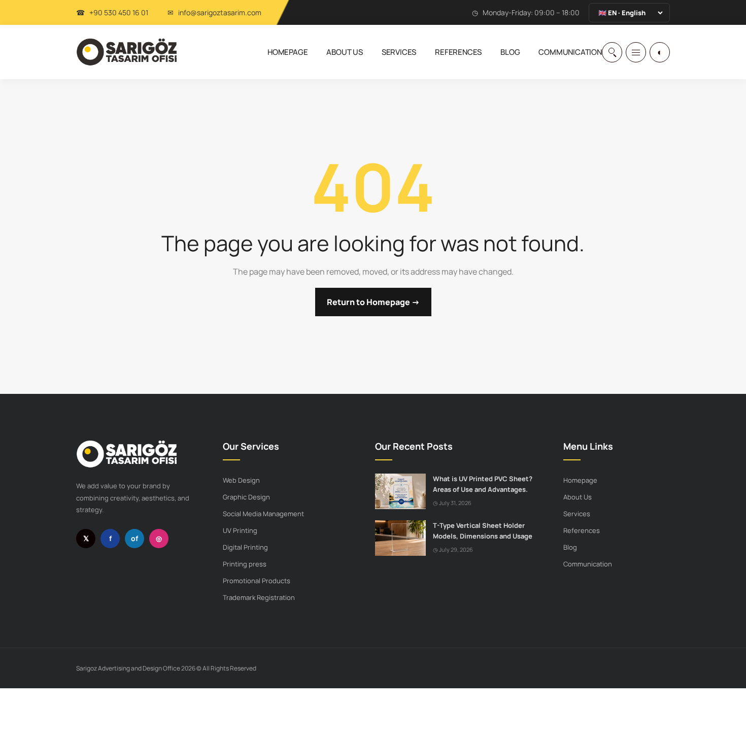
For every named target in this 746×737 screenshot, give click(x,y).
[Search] (612, 52)
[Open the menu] (636, 52)
